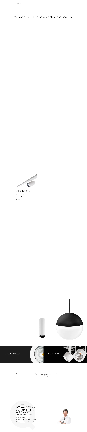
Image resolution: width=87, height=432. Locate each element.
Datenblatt (18, 199)
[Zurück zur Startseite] (19, 3)
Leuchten (41, 2)
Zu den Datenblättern (8, 356)
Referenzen (46, 2)
